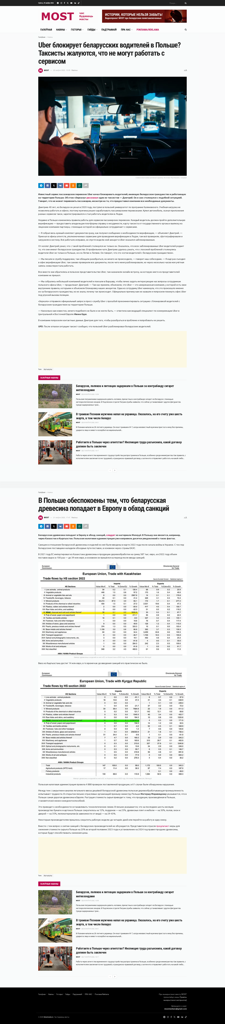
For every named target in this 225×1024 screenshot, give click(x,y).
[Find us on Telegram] (58, 3)
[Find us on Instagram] (61, 3)
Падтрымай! (109, 29)
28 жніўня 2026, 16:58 (91, 394)
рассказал (92, 197)
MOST (46, 70)
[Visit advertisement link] (144, 16)
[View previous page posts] (110, 470)
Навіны (60, 29)
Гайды (91, 29)
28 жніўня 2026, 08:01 (91, 422)
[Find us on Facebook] (64, 3)
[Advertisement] (112, 349)
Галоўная (46, 29)
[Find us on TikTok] (78, 3)
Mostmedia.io (48, 1017)
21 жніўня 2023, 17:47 (61, 517)
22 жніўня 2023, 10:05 (61, 70)
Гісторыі (76, 29)
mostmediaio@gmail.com (175, 1008)
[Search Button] (185, 3)
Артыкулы (48, 369)
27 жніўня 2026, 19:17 (91, 451)
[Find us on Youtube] (71, 3)
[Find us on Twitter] (68, 3)
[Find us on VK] (75, 3)
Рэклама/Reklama (148, 29)
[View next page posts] (115, 470)
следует (110, 535)
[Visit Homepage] (68, 16)
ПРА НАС (125, 29)
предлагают (162, 826)
